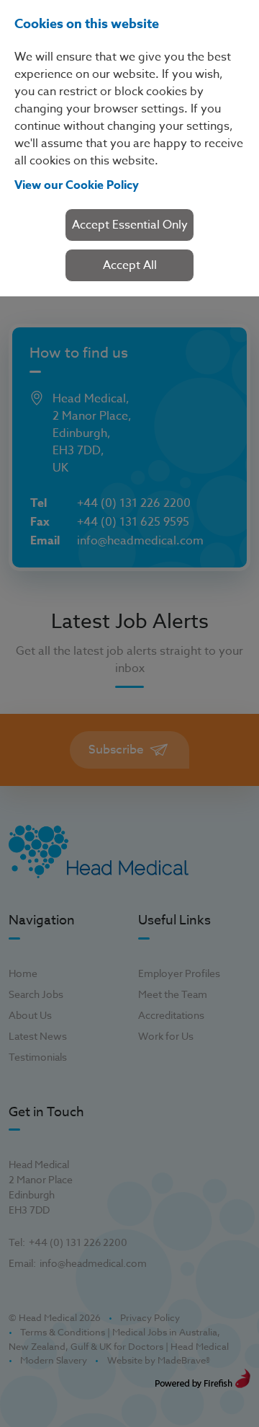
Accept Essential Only (130, 225)
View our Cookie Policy (76, 185)
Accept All (130, 265)
